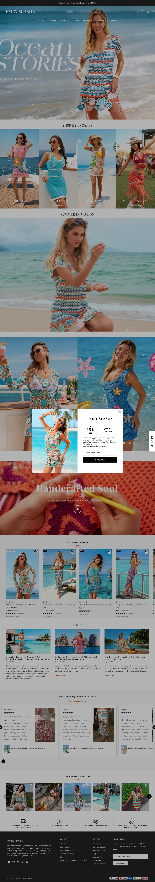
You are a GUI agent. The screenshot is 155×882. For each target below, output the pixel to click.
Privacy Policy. (88, 444)
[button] (152, 441)
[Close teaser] (154, 432)
